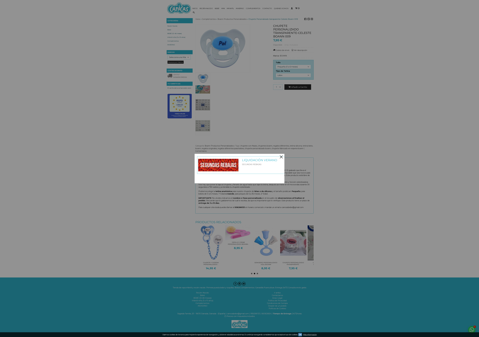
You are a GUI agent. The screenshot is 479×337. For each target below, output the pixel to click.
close (281, 157)
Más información (310, 334)
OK (300, 334)
